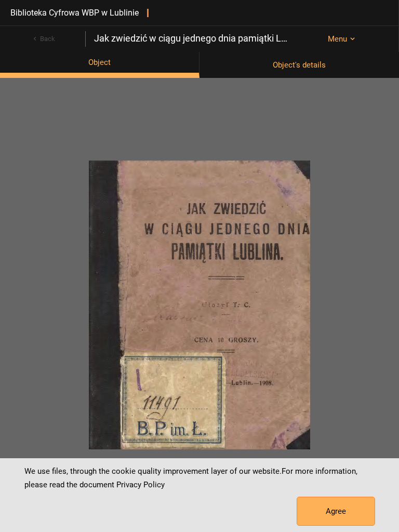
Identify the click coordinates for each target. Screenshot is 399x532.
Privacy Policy (140, 484)
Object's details (299, 65)
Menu (337, 39)
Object (99, 62)
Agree (336, 511)
